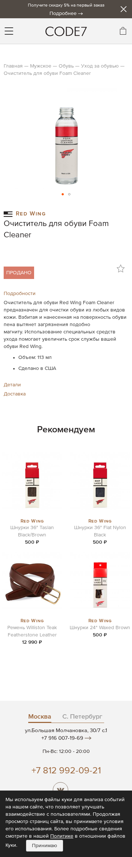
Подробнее (63, 13)
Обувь (66, 66)
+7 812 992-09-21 (66, 771)
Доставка (15, 394)
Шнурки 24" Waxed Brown (100, 627)
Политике (61, 836)
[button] (62, 194)
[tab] (66, 293)
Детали (12, 384)
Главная (13, 66)
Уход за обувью (100, 66)
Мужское (40, 66)
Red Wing (31, 213)
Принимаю (44, 845)
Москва (39, 716)
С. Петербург (82, 716)
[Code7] (66, 31)
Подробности (20, 293)
